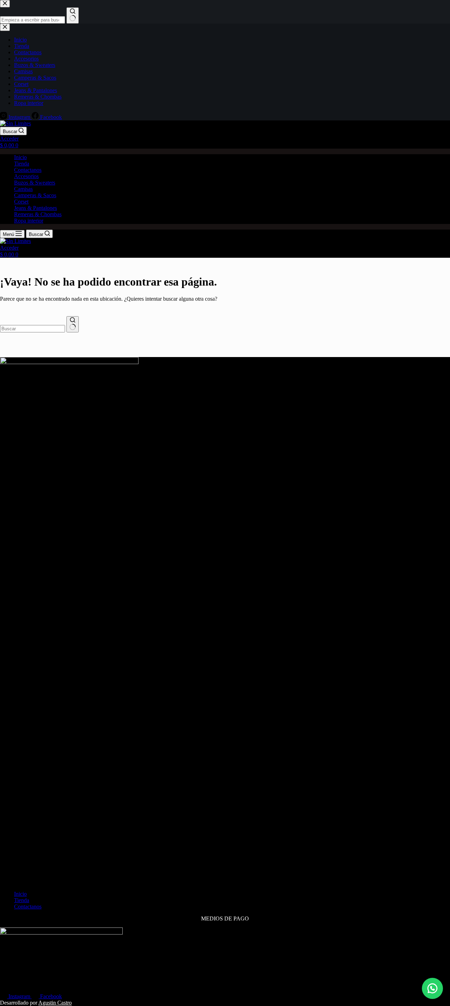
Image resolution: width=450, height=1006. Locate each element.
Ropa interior (28, 221)
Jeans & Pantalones (35, 208)
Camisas (23, 189)
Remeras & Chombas (38, 214)
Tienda (21, 164)
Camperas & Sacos (35, 195)
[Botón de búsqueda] (72, 324)
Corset (21, 202)
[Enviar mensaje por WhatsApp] (432, 988)
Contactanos (27, 170)
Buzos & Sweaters (34, 183)
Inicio (20, 157)
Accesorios (26, 176)
